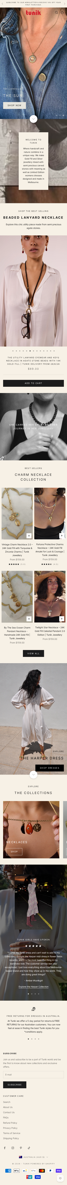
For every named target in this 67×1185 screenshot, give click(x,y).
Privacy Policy (10, 1127)
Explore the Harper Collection (33, 986)
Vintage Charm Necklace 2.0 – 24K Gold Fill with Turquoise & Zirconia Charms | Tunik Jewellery (17, 549)
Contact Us (8, 1112)
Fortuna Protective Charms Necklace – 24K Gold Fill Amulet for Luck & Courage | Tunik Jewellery (50, 549)
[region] (33, 63)
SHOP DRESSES (49, 767)
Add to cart (33, 383)
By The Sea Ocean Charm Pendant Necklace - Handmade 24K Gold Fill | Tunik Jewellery (17, 632)
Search (6, 1101)
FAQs (5, 1117)
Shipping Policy (11, 1138)
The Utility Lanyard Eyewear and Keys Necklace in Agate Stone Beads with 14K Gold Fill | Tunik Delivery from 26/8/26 (33, 360)
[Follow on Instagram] (12, 1147)
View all (33, 653)
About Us (7, 1107)
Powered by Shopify (43, 1163)
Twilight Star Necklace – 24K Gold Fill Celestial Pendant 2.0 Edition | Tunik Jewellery (50, 631)
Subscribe (15, 1084)
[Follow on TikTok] (29, 1147)
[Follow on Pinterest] (20, 1147)
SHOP (14, 851)
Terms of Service (11, 1132)
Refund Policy (10, 1122)
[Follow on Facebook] (4, 1147)
